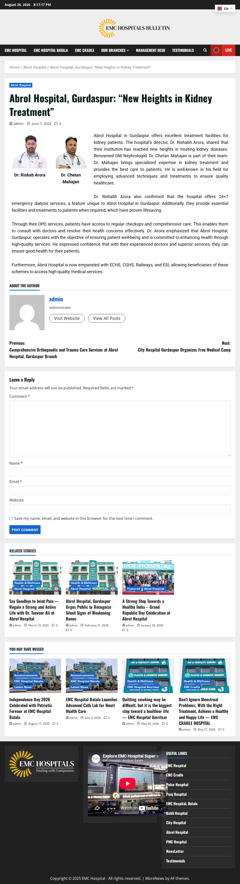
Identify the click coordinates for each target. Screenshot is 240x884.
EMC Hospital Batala (51, 50)
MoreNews (154, 878)
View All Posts (106, 318)
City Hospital (176, 822)
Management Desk (150, 50)
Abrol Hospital (21, 85)
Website (16, 500)
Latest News (23, 687)
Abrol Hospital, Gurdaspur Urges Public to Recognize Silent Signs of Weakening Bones (88, 610)
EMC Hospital (16, 50)
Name (16, 463)
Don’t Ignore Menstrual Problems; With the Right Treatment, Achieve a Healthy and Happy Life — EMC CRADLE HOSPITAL (203, 711)
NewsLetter (175, 851)
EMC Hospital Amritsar (143, 687)
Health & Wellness (27, 583)
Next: (184, 346)
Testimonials (183, 50)
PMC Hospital (176, 842)
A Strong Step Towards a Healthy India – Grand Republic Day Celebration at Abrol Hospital (146, 610)
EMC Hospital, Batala (181, 803)
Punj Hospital (176, 794)
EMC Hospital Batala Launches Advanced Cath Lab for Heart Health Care (91, 705)
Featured (133, 589)
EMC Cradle (84, 50)
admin (19, 123)
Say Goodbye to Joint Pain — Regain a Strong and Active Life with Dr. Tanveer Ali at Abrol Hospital (34, 610)
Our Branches (113, 50)
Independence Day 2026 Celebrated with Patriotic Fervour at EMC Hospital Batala (30, 708)
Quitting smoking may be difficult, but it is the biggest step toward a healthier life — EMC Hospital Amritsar (147, 708)
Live (228, 50)
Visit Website (67, 318)
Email (15, 481)
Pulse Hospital (177, 784)
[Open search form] (205, 50)
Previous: (63, 350)
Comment (19, 396)
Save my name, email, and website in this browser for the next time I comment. (83, 518)
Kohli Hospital (177, 813)
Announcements (26, 675)
